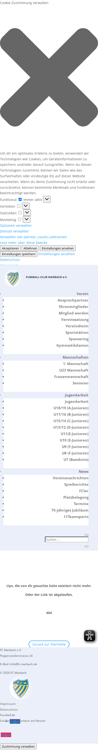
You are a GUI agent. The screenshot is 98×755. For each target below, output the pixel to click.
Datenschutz (10, 259)
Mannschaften (75, 357)
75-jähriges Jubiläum (69, 510)
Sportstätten (76, 332)
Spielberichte (76, 484)
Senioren (80, 383)
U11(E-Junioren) (74, 433)
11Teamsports (76, 516)
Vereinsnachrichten (70, 477)
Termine (81, 503)
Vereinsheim (77, 326)
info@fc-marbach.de (23, 664)
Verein (82, 293)
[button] (49, 78)
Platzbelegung (75, 497)
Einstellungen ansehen (58, 248)
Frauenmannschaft (71, 376)
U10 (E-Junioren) (74, 440)
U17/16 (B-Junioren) (71, 414)
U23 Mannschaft (73, 370)
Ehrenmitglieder (73, 306)
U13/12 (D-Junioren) (70, 427)
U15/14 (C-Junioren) (71, 420)
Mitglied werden (73, 313)
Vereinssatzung (74, 319)
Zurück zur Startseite (49, 644)
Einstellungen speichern (18, 254)
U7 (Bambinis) (76, 459)
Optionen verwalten (16, 225)
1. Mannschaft (75, 363)
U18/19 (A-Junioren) (71, 407)
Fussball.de (7, 715)
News (83, 471)
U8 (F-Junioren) (75, 453)
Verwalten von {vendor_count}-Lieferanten (33, 237)
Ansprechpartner (73, 300)
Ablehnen (30, 248)
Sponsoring (78, 338)
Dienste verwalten (14, 231)
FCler (83, 490)
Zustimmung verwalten (18, 746)
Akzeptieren (10, 248)
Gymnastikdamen (72, 345)
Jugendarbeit (76, 395)
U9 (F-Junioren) (75, 446)
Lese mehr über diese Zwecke (23, 242)
